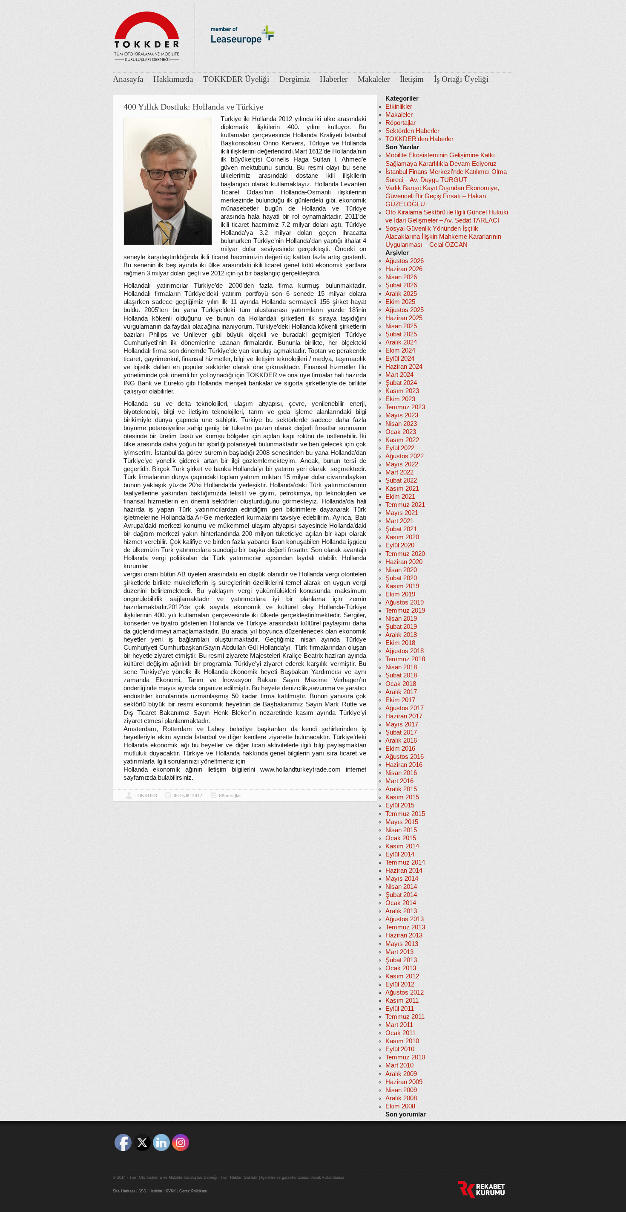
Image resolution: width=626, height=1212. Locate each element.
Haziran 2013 (403, 935)
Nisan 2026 (401, 277)
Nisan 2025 (401, 326)
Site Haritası (124, 1191)
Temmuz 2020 (405, 553)
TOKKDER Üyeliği (236, 79)
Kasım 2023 (402, 391)
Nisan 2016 (401, 772)
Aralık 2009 (401, 1073)
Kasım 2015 (402, 797)
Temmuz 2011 (405, 1016)
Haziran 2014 (403, 870)
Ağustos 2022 (404, 456)
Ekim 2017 (400, 700)
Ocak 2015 (400, 838)
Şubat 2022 (401, 480)
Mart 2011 (399, 1024)
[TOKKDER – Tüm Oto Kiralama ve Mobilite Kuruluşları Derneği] (147, 34)
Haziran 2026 (403, 269)
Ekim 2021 (400, 496)
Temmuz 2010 (405, 1057)
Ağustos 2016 (404, 756)
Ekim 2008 (400, 1106)
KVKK (171, 1191)
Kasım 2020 (402, 537)
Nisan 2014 (401, 886)
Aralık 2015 (401, 789)
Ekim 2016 (400, 748)
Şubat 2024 (401, 382)
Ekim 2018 (400, 642)
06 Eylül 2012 (188, 795)
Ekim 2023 (400, 399)
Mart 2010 (399, 1065)
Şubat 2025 (401, 334)
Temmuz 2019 (405, 610)
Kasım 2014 (402, 846)
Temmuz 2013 (405, 927)
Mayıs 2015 (401, 822)
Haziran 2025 (403, 318)
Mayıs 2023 (401, 415)
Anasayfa (128, 79)
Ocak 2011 (400, 1033)
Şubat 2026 (401, 285)
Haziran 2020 (403, 561)
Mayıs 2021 (401, 512)
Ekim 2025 (400, 301)
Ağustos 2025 (404, 310)
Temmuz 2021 (405, 504)
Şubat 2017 (401, 732)
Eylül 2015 (399, 805)
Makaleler (374, 79)
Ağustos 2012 (404, 992)
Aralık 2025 (401, 293)
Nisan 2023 (401, 423)
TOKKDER (146, 795)
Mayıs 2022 (401, 464)
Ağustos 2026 (404, 260)
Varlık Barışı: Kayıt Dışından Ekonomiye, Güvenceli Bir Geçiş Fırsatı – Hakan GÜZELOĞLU (442, 196)
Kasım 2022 (402, 440)
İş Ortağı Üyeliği (461, 79)
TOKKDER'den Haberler (419, 139)
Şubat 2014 (401, 894)
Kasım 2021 (402, 488)
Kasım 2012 (402, 976)
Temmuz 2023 (405, 407)
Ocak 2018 (400, 683)
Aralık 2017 (401, 691)
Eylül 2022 (399, 448)
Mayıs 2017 (401, 724)
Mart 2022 (399, 472)
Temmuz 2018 (405, 659)
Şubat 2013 (401, 960)
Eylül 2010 (399, 1049)
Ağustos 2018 (404, 651)
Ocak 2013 (400, 968)
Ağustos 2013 (404, 919)
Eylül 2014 (399, 854)
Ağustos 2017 (404, 708)
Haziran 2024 (403, 366)
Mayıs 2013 (401, 943)
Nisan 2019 (401, 618)
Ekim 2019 (400, 594)
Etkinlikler (398, 106)
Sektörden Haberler (412, 130)
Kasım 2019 (402, 586)
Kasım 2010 (402, 1041)
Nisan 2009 (401, 1090)
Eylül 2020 (399, 545)
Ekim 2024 (400, 350)
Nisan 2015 (401, 830)
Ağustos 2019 (404, 602)
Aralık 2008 (401, 1098)
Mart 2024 (399, 374)
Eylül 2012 (399, 984)
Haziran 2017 (403, 716)
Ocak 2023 (400, 431)
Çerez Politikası (193, 1191)
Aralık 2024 (401, 342)
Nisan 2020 (401, 570)
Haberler (333, 79)
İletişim (412, 79)
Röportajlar (230, 795)
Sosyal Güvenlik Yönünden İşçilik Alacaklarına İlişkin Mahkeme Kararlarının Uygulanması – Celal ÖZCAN (443, 236)
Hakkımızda (173, 79)
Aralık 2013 (401, 911)
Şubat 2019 (401, 626)
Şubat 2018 (401, 675)
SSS (142, 1191)
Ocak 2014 (400, 903)
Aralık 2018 (401, 634)
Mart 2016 (399, 781)
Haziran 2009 (403, 1082)
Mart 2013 (399, 952)
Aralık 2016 (401, 740)
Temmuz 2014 (405, 862)
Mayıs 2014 (401, 878)
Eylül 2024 (399, 358)
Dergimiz (294, 79)
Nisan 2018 (401, 667)
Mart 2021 (399, 521)
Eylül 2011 (399, 1008)
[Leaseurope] (243, 58)
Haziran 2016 (403, 764)
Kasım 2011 (402, 1000)
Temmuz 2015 (405, 813)
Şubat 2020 (401, 578)
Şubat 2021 (401, 529)
